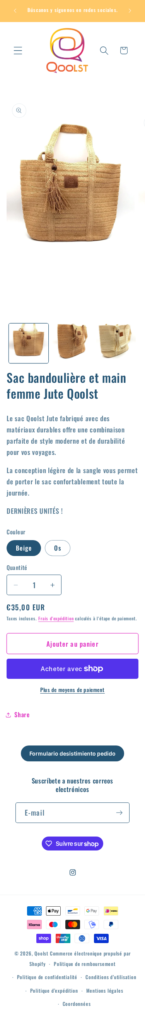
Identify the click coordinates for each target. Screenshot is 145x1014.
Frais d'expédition (56, 618)
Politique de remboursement (85, 964)
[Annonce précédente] (15, 10)
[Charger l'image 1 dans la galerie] (28, 343)
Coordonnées (77, 1003)
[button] (18, 50)
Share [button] (21, 714)
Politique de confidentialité (47, 977)
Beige (24, 548)
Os (57, 548)
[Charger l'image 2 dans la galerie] (72, 343)
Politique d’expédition (54, 990)
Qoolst (41, 953)
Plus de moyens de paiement (72, 690)
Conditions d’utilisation (110, 977)
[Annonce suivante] (129, 10)
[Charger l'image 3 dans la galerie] (116, 343)
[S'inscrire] (119, 812)
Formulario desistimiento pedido (72, 753)
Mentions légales (104, 990)
